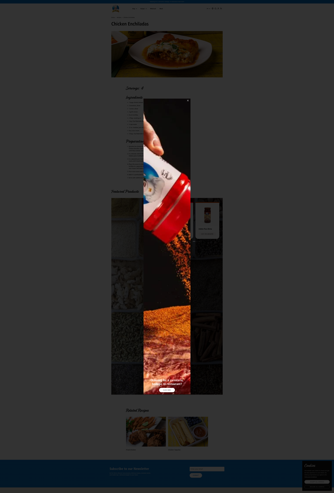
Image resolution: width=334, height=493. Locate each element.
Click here (167, 390)
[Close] (188, 100)
